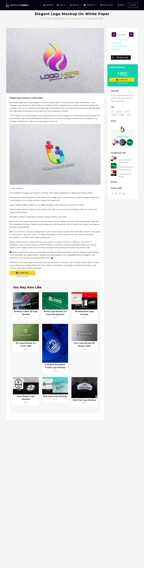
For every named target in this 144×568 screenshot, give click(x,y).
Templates (107, 5)
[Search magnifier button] (131, 34)
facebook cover (117, 49)
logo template (117, 43)
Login (133, 5)
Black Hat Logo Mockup (84, 400)
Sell (122, 5)
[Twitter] (116, 194)
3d (112, 111)
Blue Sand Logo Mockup (55, 396)
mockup (121, 115)
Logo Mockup (121, 98)
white (129, 115)
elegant (114, 115)
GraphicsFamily (122, 137)
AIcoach (50, 5)
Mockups (130, 98)
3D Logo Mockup (116, 95)
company (119, 111)
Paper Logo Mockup (117, 101)
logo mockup (124, 40)
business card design (119, 46)
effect (127, 111)
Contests (90, 5)
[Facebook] (112, 194)
